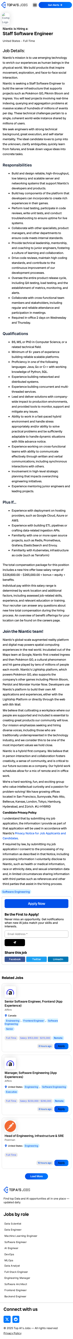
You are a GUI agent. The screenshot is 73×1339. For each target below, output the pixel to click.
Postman (10, 1140)
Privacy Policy (12, 1333)
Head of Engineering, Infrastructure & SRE (34, 1136)
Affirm (8, 1010)
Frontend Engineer (33, 1020)
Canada (12, 1015)
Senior (9, 1028)
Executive (11, 1091)
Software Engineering (16, 891)
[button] (35, 5)
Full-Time (29, 41)
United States (15, 1086)
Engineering (12, 1020)
